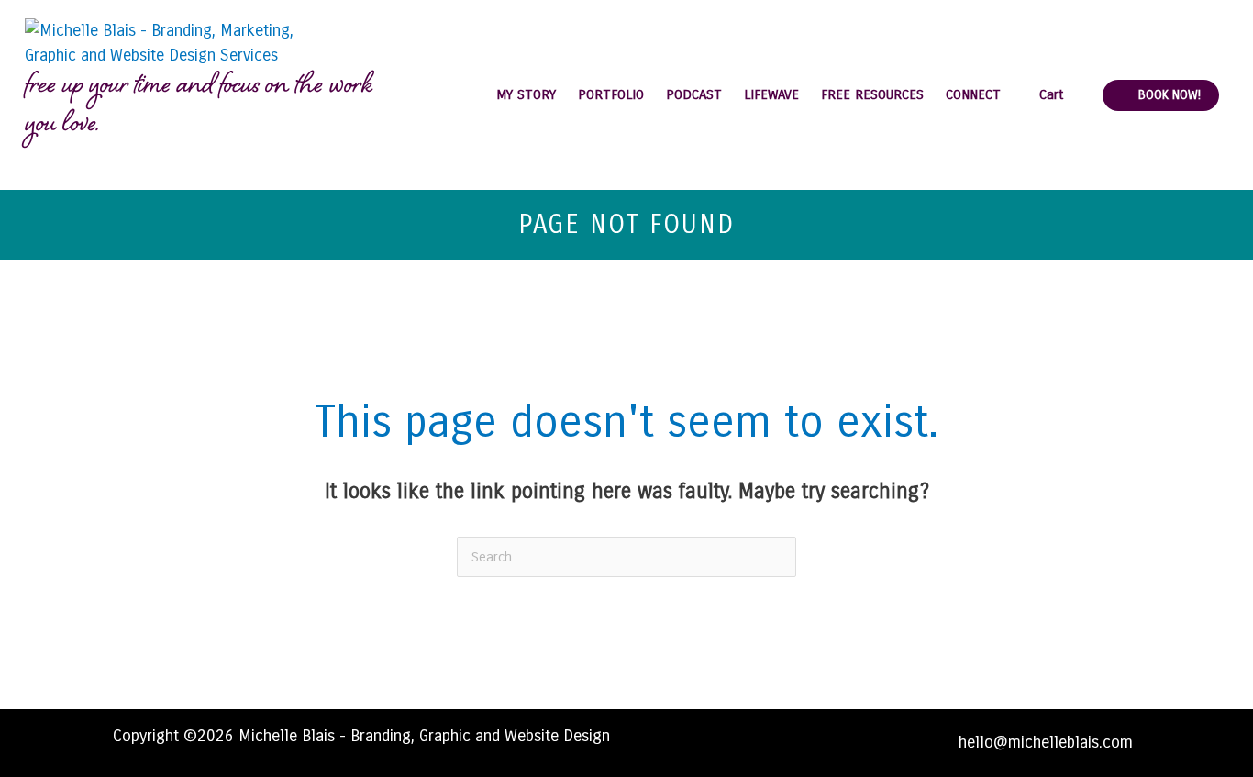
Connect (973, 94)
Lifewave (771, 94)
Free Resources (872, 94)
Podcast (694, 94)
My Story (526, 94)
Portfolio (611, 94)
